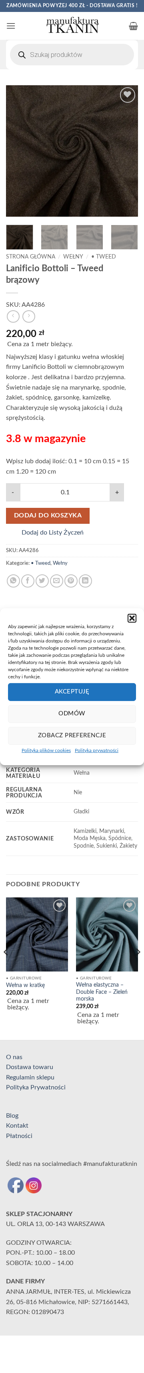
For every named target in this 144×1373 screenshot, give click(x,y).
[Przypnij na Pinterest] (71, 581)
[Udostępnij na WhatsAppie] (13, 581)
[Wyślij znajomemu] (56, 581)
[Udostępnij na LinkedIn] (85, 581)
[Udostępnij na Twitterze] (42, 581)
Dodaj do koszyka (48, 516)
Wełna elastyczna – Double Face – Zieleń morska (102, 992)
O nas (14, 1057)
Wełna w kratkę (25, 985)
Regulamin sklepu (30, 1077)
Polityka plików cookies (46, 750)
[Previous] (19, 151)
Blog (12, 1116)
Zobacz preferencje (72, 735)
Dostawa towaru (29, 1067)
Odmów (71, 714)
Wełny (73, 257)
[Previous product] (28, 316)
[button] (132, 618)
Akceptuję (72, 692)
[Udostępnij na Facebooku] (27, 581)
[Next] (125, 151)
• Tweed (103, 257)
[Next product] (13, 316)
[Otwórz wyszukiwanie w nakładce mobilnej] (72, 54)
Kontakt (17, 1125)
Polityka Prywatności (36, 1087)
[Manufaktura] (72, 26)
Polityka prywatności (96, 750)
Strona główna (30, 257)
